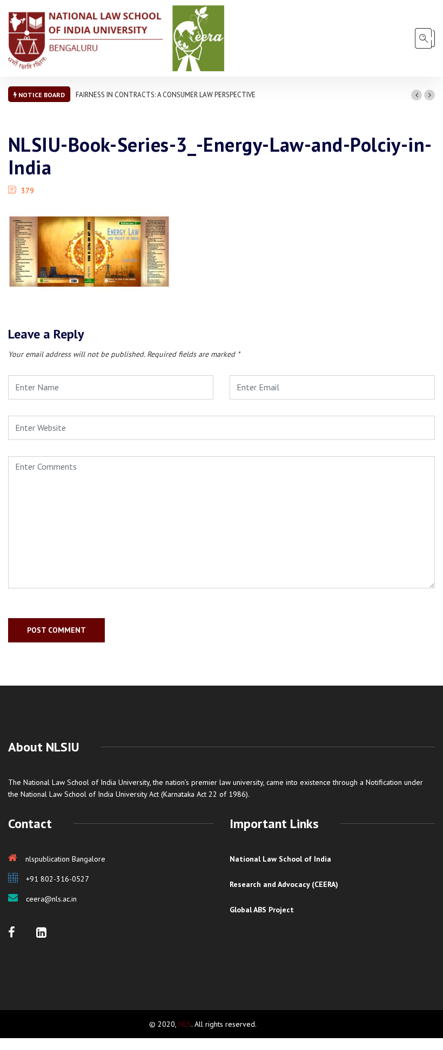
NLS (184, 1024)
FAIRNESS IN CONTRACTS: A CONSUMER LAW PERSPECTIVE (166, 94)
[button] (416, 95)
